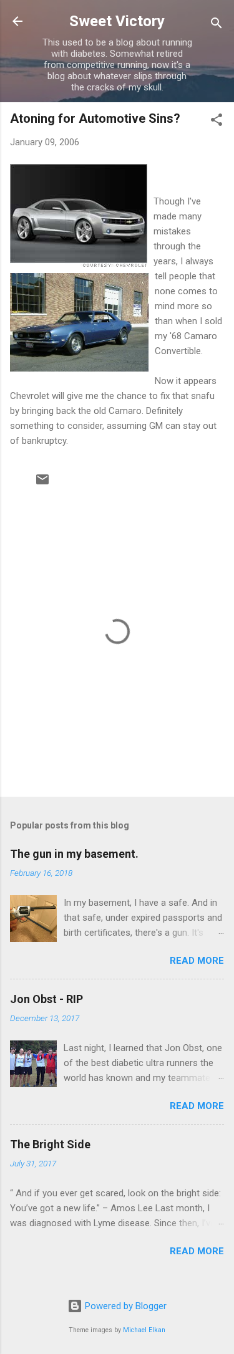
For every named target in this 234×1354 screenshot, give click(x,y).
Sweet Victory (117, 21)
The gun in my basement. (74, 853)
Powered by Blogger (124, 1306)
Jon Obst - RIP (46, 999)
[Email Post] (42, 483)
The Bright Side (50, 1144)
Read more (197, 960)
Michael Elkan (144, 1330)
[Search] (216, 25)
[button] (216, 122)
